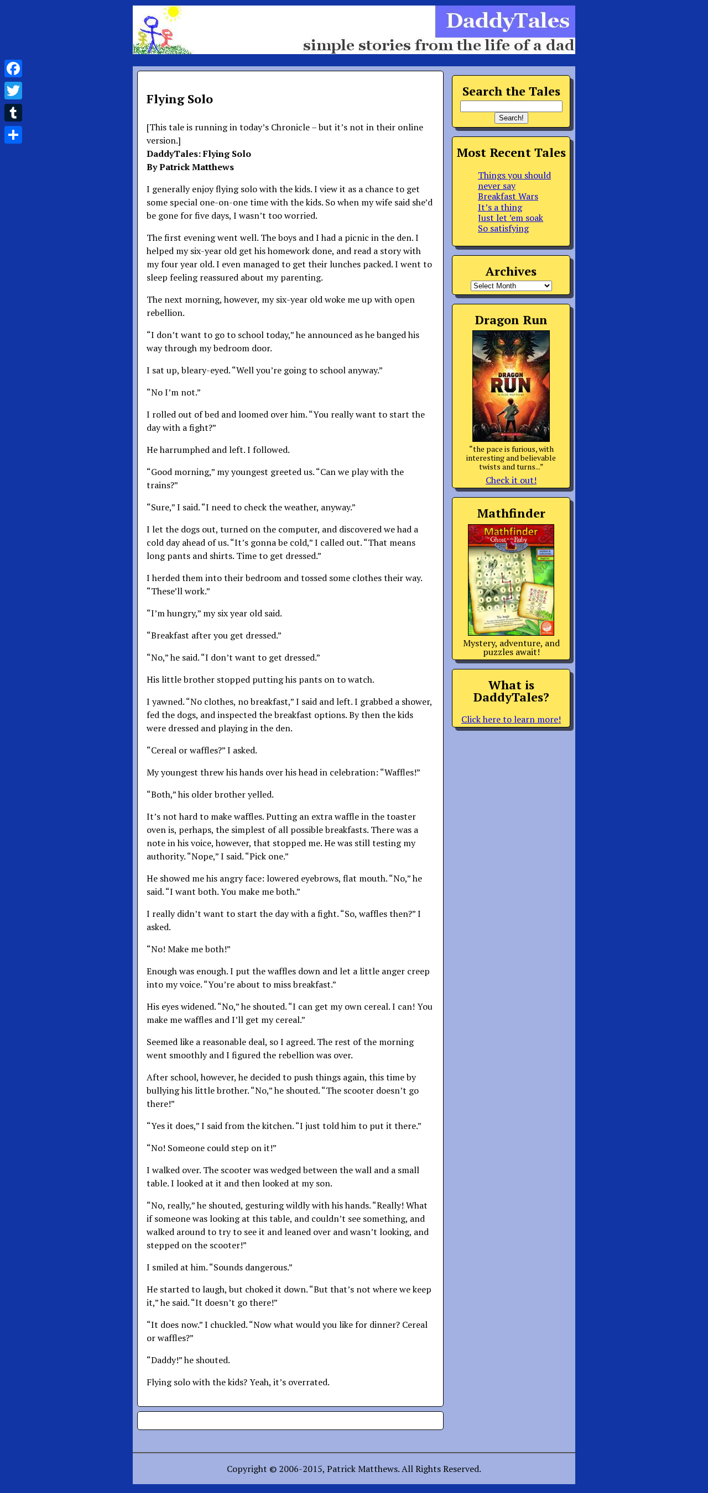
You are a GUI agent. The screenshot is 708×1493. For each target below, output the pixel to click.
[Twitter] (13, 91)
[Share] (13, 135)
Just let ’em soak (510, 218)
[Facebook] (13, 68)
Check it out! (511, 480)
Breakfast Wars (508, 196)
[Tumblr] (13, 113)
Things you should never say (514, 180)
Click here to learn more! (511, 719)
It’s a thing (500, 207)
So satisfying (503, 228)
